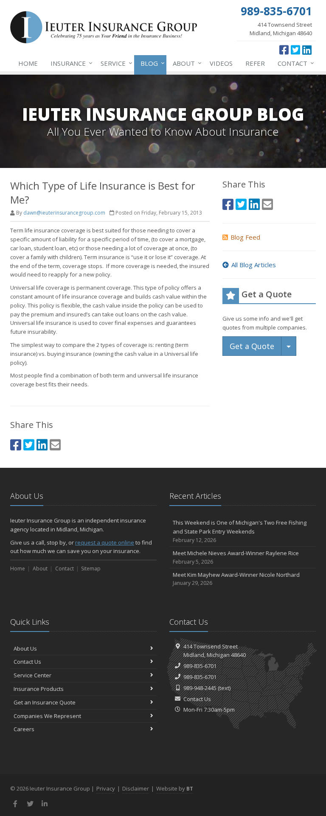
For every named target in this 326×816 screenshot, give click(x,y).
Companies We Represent (47, 716)
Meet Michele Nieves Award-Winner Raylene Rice (236, 557)
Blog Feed (245, 237)
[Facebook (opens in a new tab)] (284, 49)
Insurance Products (39, 689)
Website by (174, 788)
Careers (24, 729)
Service (114, 63)
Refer (255, 63)
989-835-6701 (199, 666)
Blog (150, 63)
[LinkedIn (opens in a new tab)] (307, 49)
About (185, 63)
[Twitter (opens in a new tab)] (295, 49)
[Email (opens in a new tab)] (55, 444)
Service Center (32, 675)
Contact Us (27, 661)
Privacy (105, 788)
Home (28, 63)
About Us (25, 648)
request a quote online (104, 542)
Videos (221, 63)
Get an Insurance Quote (45, 702)
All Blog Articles (253, 264)
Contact (294, 63)
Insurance (69, 63)
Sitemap (91, 568)
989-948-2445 (199, 688)
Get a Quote (252, 346)
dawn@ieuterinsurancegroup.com (64, 212)
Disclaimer (135, 788)
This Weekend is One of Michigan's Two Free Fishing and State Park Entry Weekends (239, 531)
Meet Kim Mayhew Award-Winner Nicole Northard (236, 579)
